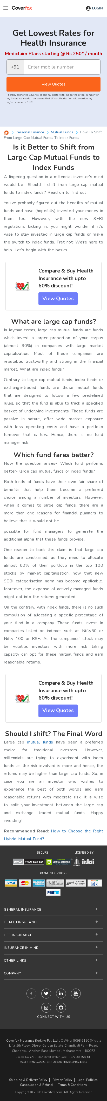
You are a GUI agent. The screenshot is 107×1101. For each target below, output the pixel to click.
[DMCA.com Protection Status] (28, 861)
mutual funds (40, 742)
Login (97, 8)
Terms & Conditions (72, 1085)
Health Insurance (21, 922)
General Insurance (22, 909)
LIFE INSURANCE (18, 935)
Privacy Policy (62, 1080)
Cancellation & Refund (36, 1085)
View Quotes (53, 84)
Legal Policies (87, 1080)
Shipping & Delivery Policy (28, 1080)
